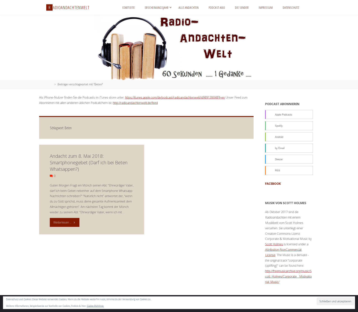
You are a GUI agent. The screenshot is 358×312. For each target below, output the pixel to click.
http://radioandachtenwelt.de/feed (135, 103)
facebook (273, 184)
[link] (308, 7)
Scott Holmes (274, 244)
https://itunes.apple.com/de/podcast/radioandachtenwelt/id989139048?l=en (175, 97)
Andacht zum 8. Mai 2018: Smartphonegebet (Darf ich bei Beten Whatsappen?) (89, 162)
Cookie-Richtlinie (95, 306)
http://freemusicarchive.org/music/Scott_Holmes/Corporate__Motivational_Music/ (288, 276)
